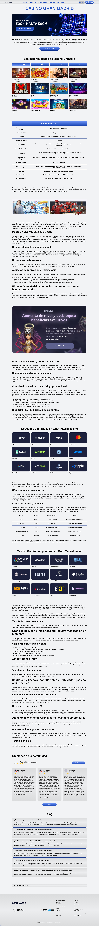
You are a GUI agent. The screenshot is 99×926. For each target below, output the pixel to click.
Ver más (49, 804)
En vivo (39, 64)
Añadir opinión (78, 762)
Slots (77, 64)
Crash (57, 64)
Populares (20, 64)
